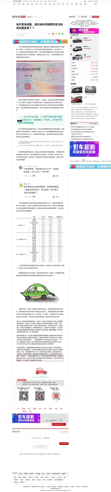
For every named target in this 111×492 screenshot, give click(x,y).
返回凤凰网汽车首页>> (59, 424)
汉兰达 (85, 38)
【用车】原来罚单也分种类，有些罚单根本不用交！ (85, 116)
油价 (61, 408)
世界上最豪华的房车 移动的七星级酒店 (81, 129)
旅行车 (48, 473)
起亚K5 (47, 477)
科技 (50, 4)
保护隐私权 (60, 486)
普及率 (50, 408)
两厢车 (26, 473)
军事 (72, 4)
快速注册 (90, 1)
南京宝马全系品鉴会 (90, 104)
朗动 (44, 479)
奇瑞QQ (16, 482)
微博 (34, 1)
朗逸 (73, 80)
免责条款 (67, 486)
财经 (23, 4)
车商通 (49, 1)
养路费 (34, 408)
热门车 (15, 473)
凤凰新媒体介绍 (26, 486)
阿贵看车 (22, 35)
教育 (59, 4)
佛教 (85, 4)
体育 (32, 4)
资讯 (19, 4)
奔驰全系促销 (76, 94)
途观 (73, 62)
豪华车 (32, 473)
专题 (45, 1)
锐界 (85, 55)
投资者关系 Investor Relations (38, 486)
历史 (67, 4)
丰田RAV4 (75, 68)
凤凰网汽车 (17, 17)
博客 (76, 4)
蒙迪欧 (25, 477)
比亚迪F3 (27, 479)
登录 (85, 1)
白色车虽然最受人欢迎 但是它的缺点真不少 (83, 131)
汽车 (41, 4)
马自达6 (53, 477)
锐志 (64, 477)
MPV (43, 473)
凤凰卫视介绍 (85, 486)
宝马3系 (31, 477)
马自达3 (39, 479)
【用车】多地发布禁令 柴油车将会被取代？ (82, 109)
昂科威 (74, 65)
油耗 (56, 408)
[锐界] (77, 57)
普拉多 (16, 479)
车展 (41, 1)
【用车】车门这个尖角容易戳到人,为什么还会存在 (84, 107)
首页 (14, 4)
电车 (40, 408)
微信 (37, 1)
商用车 (54, 1)
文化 (63, 4)
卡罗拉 (21, 479)
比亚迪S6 (49, 479)
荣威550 (22, 482)
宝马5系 (59, 477)
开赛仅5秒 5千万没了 (76, 134)
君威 (19, 477)
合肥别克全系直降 (77, 104)
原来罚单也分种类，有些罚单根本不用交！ (82, 139)
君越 (33, 479)
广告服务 (48, 486)
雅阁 (15, 477)
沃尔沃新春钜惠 (90, 94)
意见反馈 (78, 486)
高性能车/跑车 (56, 473)
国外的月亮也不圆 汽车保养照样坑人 (81, 136)
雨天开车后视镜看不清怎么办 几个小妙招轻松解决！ (83, 127)
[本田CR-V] (77, 49)
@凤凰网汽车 (52, 420)
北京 (19, 1)
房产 (45, 4)
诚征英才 (54, 486)
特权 (45, 408)
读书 (54, 4)
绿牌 (30, 411)
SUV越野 (37, 473)
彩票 (81, 4)
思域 (42, 477)
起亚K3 (37, 477)
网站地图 (96, 1)
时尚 (36, 4)
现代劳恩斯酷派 (58, 479)
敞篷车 (63, 473)
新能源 (23, 408)
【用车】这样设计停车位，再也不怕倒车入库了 (83, 112)
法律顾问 (72, 486)
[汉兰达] (77, 40)
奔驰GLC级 (75, 74)
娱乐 (28, 4)
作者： (47, 420)
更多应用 (26, 1)
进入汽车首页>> (93, 123)
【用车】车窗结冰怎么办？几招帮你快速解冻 (83, 118)
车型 (29, 408)
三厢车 (20, 473)
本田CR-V (86, 46)
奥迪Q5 (74, 77)
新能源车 (24, 411)
